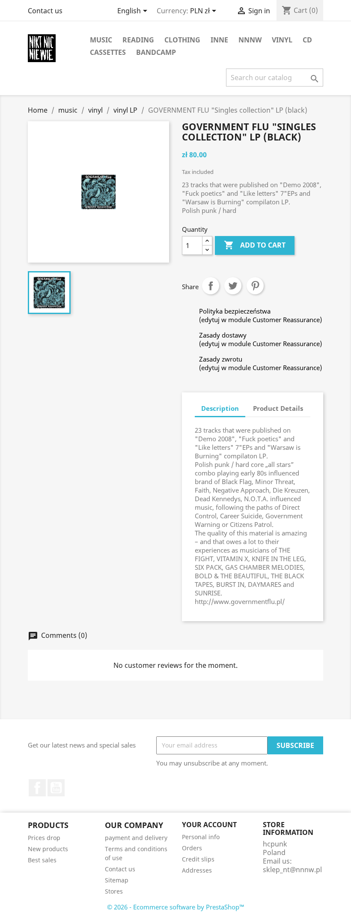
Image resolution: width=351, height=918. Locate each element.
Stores (114, 891)
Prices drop (44, 838)
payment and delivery (136, 838)
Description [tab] (220, 408)
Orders (192, 848)
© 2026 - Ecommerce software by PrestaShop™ (175, 907)
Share (210, 285)
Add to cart (255, 245)
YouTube (56, 787)
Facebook (37, 787)
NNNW (250, 40)
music (101, 40)
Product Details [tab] (278, 408)
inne (219, 40)
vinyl (282, 40)
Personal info (201, 837)
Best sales (42, 860)
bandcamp (156, 52)
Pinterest (255, 285)
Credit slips (198, 859)
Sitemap (116, 880)
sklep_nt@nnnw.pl (292, 869)
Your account (209, 824)
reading (138, 40)
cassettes (108, 52)
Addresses (197, 870)
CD (307, 40)
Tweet (232, 285)
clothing (182, 40)
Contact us (45, 10)
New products (48, 849)
